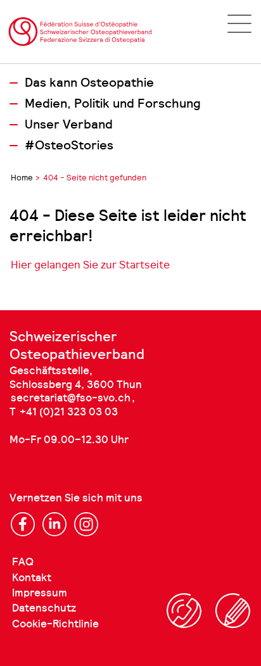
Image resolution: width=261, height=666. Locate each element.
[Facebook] (23, 524)
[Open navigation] (239, 24)
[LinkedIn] (54, 524)
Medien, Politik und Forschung (113, 103)
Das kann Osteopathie (89, 83)
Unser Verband (69, 124)
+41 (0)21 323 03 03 (69, 411)
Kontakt (31, 577)
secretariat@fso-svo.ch (70, 398)
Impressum (39, 593)
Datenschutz (44, 608)
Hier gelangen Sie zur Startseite (90, 264)
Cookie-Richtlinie (55, 624)
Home (22, 177)
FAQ (23, 562)
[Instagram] (86, 524)
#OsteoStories (69, 145)
